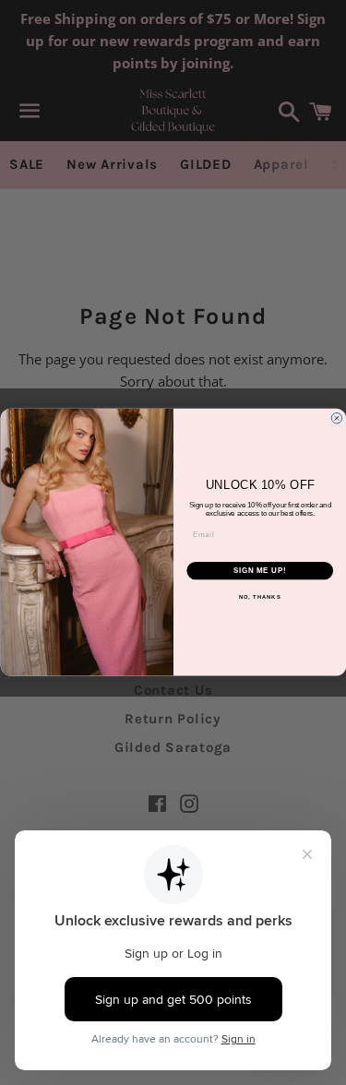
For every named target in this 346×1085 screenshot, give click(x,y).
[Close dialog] (336, 418)
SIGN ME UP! (259, 571)
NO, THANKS (259, 597)
